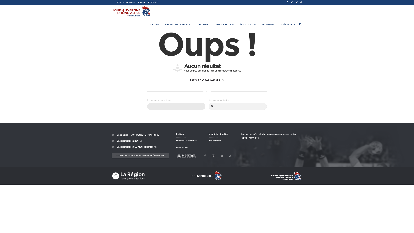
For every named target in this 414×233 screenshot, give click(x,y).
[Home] (142, 176)
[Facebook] (287, 2)
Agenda (141, 2)
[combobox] (176, 106)
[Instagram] (291, 2)
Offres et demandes (125, 2)
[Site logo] (131, 11)
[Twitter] (296, 2)
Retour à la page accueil (205, 80)
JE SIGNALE (153, 2)
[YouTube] (301, 2)
